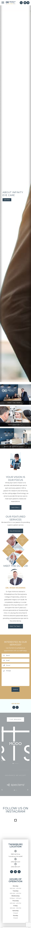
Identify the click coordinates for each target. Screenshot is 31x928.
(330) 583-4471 (15, 866)
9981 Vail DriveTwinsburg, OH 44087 (15, 855)
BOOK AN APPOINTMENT (14, 446)
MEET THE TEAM (14, 402)
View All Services (15, 531)
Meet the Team (15, 626)
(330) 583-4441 (15, 862)
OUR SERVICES (14, 424)
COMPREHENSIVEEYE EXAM (22, 538)
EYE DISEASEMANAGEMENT (22, 559)
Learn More (15, 507)
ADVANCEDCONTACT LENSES (9, 549)
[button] (14, 763)
